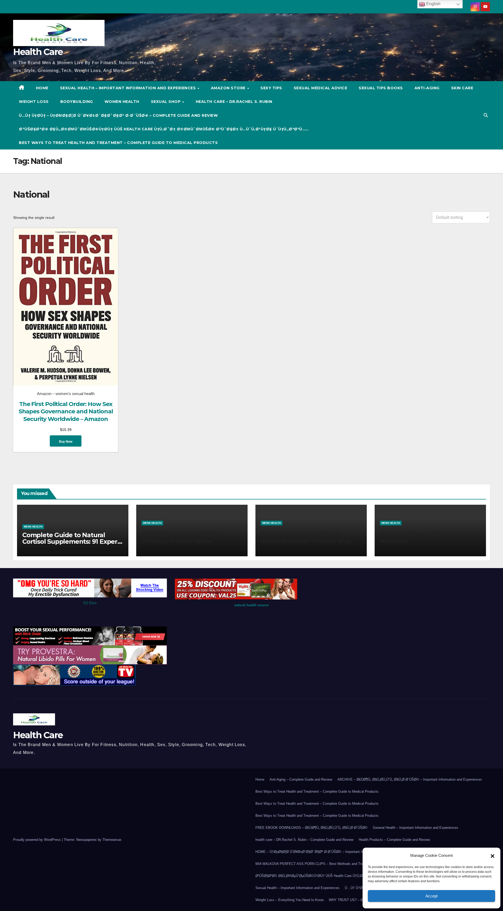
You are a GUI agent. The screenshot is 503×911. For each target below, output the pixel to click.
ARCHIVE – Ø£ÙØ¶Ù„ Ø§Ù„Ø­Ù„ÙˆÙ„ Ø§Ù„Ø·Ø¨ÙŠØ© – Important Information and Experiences (409, 779)
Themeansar (111, 840)
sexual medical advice (320, 88)
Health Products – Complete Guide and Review (394, 840)
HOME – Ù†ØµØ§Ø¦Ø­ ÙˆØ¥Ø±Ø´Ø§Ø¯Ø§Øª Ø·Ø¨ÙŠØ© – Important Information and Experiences (329, 852)
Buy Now (65, 441)
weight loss (34, 101)
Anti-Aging (427, 88)
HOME (42, 88)
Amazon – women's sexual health (66, 393)
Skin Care (462, 88)
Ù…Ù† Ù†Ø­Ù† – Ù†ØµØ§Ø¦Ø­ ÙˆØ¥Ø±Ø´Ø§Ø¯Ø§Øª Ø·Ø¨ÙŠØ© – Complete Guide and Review (118, 115)
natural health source (251, 605)
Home (259, 779)
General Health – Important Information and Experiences (415, 828)
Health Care (38, 51)
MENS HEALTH (33, 526)
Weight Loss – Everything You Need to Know (289, 900)
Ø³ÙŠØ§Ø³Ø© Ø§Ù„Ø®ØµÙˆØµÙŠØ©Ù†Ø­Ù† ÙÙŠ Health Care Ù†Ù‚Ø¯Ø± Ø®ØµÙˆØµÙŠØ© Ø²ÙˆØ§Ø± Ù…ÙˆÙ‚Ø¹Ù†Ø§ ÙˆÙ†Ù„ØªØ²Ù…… (164, 129)
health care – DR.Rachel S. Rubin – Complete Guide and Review (304, 840)
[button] (492, 855)
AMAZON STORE (229, 88)
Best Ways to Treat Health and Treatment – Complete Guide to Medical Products (118, 142)
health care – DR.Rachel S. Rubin (234, 101)
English (432, 4)
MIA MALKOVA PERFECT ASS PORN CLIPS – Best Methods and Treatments (315, 864)
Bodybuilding (76, 101)
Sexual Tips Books (381, 88)
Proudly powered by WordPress (37, 840)
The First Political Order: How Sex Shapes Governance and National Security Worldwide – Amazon (66, 412)
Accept (431, 896)
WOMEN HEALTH (122, 101)
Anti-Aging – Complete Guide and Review (301, 779)
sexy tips (271, 88)
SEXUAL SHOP (166, 101)
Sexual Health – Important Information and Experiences (128, 88)
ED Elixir (90, 603)
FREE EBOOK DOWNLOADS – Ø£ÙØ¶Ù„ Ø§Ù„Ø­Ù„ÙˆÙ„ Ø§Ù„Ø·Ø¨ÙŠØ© (311, 828)
